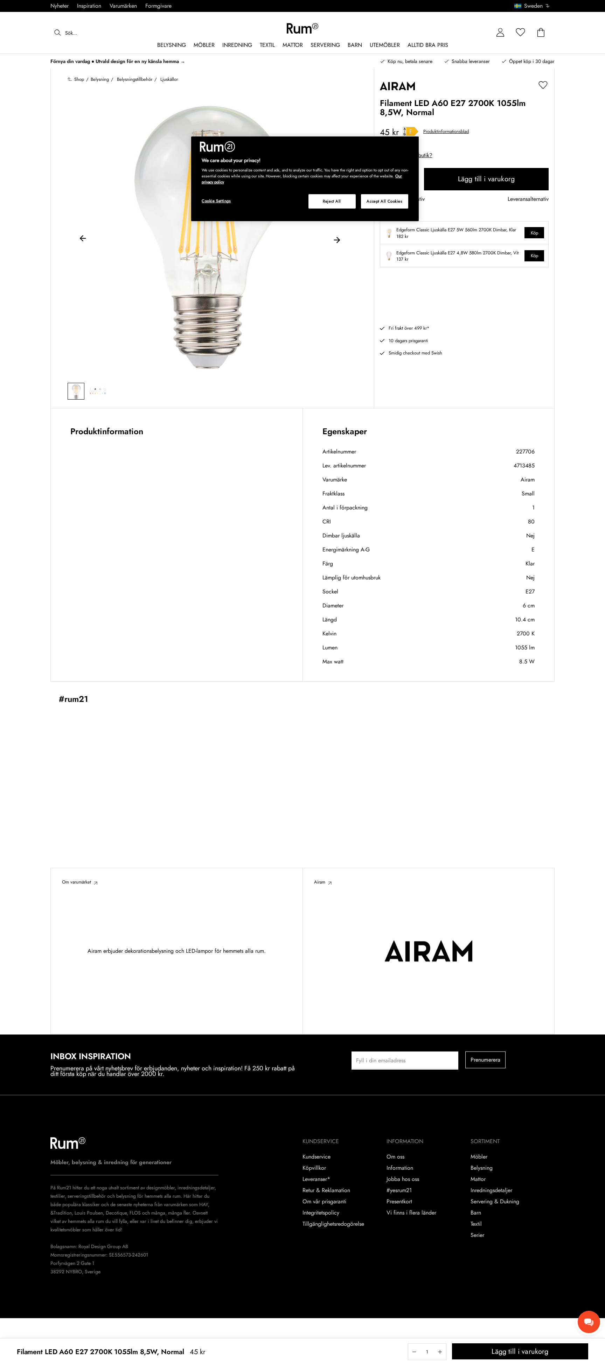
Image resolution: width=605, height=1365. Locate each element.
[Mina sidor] (500, 32)
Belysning (482, 1168)
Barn (476, 1213)
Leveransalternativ (528, 199)
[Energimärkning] (410, 131)
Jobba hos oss (403, 1179)
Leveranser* (316, 1179)
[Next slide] (337, 239)
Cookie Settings (216, 201)
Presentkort (399, 1201)
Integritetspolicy (320, 1213)
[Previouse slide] (83, 239)
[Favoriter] (520, 32)
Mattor (478, 1179)
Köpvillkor (314, 1168)
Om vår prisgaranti (324, 1201)
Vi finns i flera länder (411, 1213)
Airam (528, 480)
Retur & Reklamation (326, 1190)
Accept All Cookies (384, 201)
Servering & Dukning (495, 1201)
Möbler (479, 1157)
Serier (477, 1235)
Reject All (332, 201)
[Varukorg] (541, 32)
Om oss (395, 1157)
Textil (476, 1224)
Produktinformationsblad (446, 131)
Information (400, 1168)
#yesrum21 (399, 1190)
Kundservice (316, 1157)
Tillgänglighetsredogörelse (333, 1224)
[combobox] (532, 6)
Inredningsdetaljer (491, 1190)
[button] (534, 6)
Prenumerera (486, 1060)
